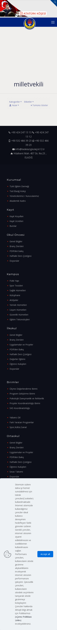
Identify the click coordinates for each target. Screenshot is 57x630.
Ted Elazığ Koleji (18, 191)
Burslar (13, 226)
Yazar (14, 105)
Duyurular (14, 260)
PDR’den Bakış (17, 349)
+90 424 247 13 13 (21, 132)
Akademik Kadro (18, 200)
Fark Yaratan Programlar (22, 422)
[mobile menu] (52, 22)
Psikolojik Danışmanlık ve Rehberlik (27, 398)
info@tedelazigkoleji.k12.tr (30, 149)
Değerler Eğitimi (17, 359)
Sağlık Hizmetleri (18, 290)
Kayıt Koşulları (16, 216)
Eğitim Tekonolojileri (20, 319)
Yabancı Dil (15, 417)
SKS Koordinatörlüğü (20, 408)
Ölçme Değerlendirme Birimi (23, 388)
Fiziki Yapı (14, 280)
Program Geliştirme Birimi (22, 393)
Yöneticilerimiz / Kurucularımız (24, 196)
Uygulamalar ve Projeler (21, 344)
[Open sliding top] (53, 3)
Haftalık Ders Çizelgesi (20, 255)
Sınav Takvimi (16, 471)
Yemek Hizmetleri (18, 305)
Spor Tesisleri (16, 285)
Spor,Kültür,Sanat (18, 427)
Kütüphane (15, 295)
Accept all (45, 554)
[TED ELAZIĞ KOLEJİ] (29, 22)
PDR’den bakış (17, 251)
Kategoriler (14, 101)
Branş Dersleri (17, 246)
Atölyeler (14, 300)
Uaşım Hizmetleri (18, 309)
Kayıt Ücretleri (16, 221)
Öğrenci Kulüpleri (18, 364)
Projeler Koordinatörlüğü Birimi (25, 403)
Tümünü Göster (40, 105)
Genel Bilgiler (16, 241)
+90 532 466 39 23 (21, 140)
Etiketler (28, 101)
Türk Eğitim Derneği (19, 186)
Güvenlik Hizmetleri (19, 314)
